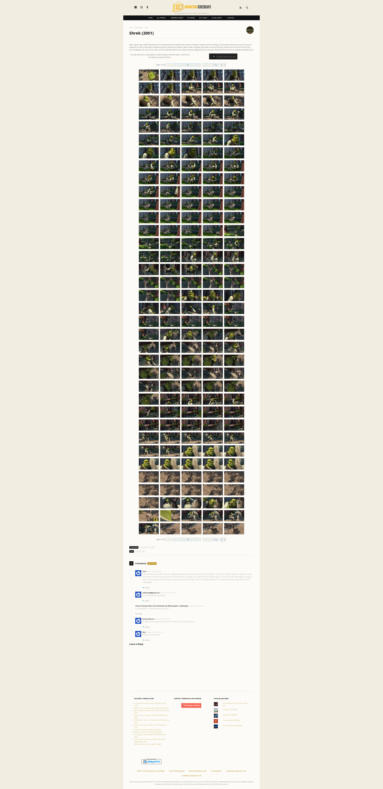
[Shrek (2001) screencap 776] (148, 223)
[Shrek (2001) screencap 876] (148, 482)
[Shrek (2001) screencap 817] (170, 327)
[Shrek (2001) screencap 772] (170, 210)
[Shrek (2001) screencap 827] (170, 353)
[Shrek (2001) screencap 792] (170, 262)
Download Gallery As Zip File (225, 57)
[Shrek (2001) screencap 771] (148, 210)
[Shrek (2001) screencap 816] (148, 327)
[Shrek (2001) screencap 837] (170, 379)
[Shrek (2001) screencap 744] (212, 132)
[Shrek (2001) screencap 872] (170, 469)
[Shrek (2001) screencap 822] (170, 340)
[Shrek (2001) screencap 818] (191, 327)
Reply (164, 571)
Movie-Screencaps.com (197, 771)
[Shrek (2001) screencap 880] (234, 482)
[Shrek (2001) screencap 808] (191, 301)
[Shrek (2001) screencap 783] (191, 236)
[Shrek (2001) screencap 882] (170, 495)
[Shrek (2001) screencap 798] (191, 275)
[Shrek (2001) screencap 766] (148, 197)
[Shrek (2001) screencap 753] (191, 158)
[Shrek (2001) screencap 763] (191, 184)
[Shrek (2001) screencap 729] (212, 93)
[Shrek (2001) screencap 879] (212, 482)
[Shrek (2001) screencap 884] (212, 495)
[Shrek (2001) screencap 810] (234, 301)
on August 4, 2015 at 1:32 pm (197, 606)
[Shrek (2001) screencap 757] (170, 171)
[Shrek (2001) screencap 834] (212, 366)
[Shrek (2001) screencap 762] (170, 184)
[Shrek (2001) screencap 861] (148, 443)
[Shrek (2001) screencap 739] (212, 119)
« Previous (170, 65)
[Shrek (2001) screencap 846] (148, 405)
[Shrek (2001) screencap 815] (234, 314)
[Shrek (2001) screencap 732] (170, 106)
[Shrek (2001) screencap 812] (170, 314)
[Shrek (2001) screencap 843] (191, 392)
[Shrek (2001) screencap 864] (212, 443)
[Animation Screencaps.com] (191, 6)
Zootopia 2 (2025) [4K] (230, 709)
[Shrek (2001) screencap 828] (191, 353)
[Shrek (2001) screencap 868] (191, 456)
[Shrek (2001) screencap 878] (191, 482)
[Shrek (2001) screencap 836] (148, 379)
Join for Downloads (177, 771)
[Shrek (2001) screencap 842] (170, 392)
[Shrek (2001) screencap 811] (148, 314)
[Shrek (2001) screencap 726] (148, 93)
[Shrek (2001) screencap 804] (212, 288)
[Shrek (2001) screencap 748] (191, 145)
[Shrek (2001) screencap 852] (170, 417)
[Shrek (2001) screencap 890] (234, 508)
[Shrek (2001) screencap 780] (234, 223)
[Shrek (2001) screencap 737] (170, 119)
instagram (143, 7)
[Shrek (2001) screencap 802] (170, 288)
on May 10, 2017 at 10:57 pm (168, 593)
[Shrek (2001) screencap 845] (234, 392)
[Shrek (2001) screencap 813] (191, 314)
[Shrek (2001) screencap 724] (212, 80)
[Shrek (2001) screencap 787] (170, 249)
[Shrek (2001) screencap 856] (148, 430)
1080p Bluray (140, 551)
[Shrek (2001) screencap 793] (191, 262)
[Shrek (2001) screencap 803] (191, 288)
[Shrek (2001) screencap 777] (170, 223)
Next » (209, 65)
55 (204, 65)
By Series (191, 18)
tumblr (149, 7)
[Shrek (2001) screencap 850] (234, 405)
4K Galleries (217, 18)
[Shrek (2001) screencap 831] (148, 366)
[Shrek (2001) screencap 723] (191, 80)
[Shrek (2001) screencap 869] (212, 456)
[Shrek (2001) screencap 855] (234, 417)
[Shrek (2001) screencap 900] (234, 534)
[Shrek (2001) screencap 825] (234, 340)
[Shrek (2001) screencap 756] (148, 171)
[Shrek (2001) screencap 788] (191, 249)
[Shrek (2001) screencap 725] (234, 80)
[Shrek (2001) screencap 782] (170, 236)
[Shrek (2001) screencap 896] (148, 534)
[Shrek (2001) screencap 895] (234, 521)
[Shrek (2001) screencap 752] (170, 158)
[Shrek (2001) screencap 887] (170, 508)
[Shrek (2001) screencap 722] (170, 80)
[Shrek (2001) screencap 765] (234, 184)
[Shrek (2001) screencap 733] (191, 106)
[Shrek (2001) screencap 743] (191, 132)
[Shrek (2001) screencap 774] (212, 210)
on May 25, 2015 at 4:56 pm (162, 619)
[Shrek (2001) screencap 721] (148, 80)
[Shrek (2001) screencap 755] (234, 158)
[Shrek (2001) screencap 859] (212, 430)
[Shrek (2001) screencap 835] (234, 366)
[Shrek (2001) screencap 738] (191, 119)
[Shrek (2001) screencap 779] (212, 223)
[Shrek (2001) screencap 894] (212, 521)
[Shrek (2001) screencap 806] (148, 301)
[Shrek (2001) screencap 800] (234, 275)
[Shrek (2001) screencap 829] (212, 353)
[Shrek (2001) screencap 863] (191, 443)
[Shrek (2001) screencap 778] (191, 223)
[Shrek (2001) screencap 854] (212, 417)
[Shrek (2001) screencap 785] (234, 236)
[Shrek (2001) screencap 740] (234, 119)
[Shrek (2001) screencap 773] (191, 210)
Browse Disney (177, 18)
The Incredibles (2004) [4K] (231, 720)
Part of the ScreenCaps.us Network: (151, 771)
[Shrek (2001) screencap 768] (191, 197)
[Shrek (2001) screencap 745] (234, 132)
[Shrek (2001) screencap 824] (212, 340)
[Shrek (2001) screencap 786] (148, 249)
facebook (137, 7)
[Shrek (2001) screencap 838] (191, 379)
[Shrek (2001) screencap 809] (212, 301)
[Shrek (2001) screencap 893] (191, 521)
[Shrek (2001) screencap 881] (148, 495)
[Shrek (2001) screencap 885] (234, 495)
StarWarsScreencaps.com (191, 776)
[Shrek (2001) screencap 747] (170, 145)
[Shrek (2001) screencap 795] (234, 262)
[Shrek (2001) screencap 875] (234, 469)
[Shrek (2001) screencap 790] (234, 249)
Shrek (152, 547)
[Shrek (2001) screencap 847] (170, 405)
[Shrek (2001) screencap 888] (191, 508)
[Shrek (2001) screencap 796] (148, 275)
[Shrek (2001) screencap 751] (148, 158)
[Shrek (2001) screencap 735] (234, 106)
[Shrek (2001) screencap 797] (170, 275)
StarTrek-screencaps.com (236, 771)
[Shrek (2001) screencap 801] (148, 288)
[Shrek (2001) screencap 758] (191, 171)
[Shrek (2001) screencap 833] (191, 366)
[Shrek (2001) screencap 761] (148, 184)
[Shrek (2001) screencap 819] (212, 327)
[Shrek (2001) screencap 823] (191, 340)
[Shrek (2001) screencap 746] (148, 145)
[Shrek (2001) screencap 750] (234, 145)
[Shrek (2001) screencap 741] (148, 132)
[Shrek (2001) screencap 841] (148, 392)
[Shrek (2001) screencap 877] (170, 482)
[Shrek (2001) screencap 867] (170, 456)
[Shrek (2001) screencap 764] (212, 184)
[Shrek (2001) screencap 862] (170, 443)
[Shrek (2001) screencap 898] (191, 534)
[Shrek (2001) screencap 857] (170, 430)
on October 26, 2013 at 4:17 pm (154, 632)
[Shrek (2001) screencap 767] (170, 197)
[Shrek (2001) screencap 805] (234, 288)
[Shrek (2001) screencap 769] (212, 197)
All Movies (161, 18)
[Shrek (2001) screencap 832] (170, 366)
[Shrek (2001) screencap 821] (148, 340)
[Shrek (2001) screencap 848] (191, 405)
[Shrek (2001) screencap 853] (191, 417)
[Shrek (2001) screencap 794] (212, 262)
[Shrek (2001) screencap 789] (212, 249)
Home (150, 18)
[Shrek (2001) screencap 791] (148, 262)
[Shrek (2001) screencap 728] (191, 93)
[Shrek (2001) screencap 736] (148, 119)
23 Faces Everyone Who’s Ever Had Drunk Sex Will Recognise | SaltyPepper (161, 606)
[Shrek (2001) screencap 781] (148, 236)
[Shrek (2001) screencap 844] (212, 392)
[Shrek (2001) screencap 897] (170, 534)
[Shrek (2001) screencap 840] (234, 379)
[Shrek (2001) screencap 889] (212, 508)
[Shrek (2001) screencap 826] (148, 353)
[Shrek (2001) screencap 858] (191, 430)
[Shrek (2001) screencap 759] (212, 171)
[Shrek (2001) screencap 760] (234, 171)
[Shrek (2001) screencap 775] (234, 210)
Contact (231, 18)
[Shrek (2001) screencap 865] (234, 443)
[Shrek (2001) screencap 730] (234, 93)
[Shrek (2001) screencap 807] (170, 301)
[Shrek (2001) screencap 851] (148, 417)
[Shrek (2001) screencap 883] (191, 495)
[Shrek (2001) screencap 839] (212, 379)
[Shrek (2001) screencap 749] (212, 145)
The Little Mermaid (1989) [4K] (232, 726)
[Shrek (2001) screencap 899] (212, 534)
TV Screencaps (216, 771)
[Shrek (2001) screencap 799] (212, 275)
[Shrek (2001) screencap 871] (148, 469)
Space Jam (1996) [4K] (230, 715)
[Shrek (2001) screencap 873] (191, 469)
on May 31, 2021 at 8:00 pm (153, 571)
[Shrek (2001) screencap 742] (170, 132)
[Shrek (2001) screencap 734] (212, 106)
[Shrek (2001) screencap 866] (148, 456)
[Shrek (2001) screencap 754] (212, 158)
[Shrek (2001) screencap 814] (212, 314)
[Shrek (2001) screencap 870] (234, 456)
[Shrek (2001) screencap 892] (170, 521)
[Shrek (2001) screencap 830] (234, 353)
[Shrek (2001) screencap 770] (234, 197)
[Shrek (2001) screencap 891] (148, 521)
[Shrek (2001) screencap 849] (212, 405)
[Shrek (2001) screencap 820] (234, 327)
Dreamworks (144, 547)
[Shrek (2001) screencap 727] (170, 93)
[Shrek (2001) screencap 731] (148, 106)
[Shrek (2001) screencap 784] (212, 236)
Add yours (152, 563)
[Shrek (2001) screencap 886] (148, 508)
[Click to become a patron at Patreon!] (191, 708)
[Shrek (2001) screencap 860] (234, 430)
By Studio (203, 18)
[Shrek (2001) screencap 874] (212, 469)
